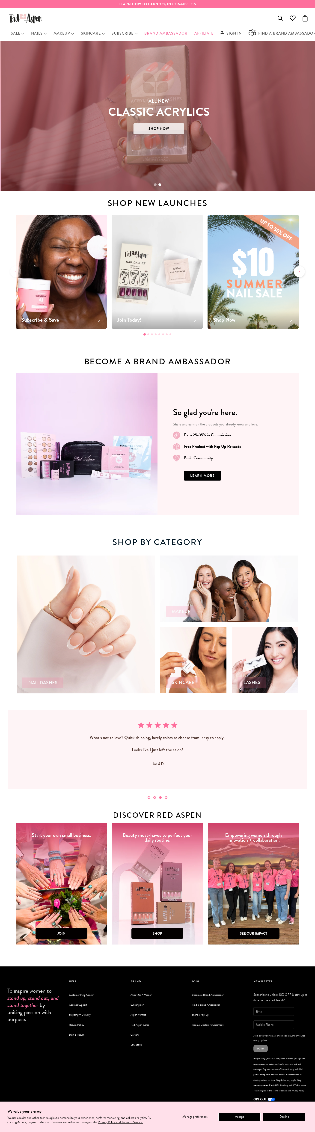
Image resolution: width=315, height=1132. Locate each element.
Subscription (137, 1005)
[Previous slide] (15, 271)
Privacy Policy (297, 1090)
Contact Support (78, 1005)
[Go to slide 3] (152, 334)
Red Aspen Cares (140, 1025)
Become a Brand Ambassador (208, 995)
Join (260, 1048)
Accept (239, 1116)
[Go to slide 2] (159, 184)
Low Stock (136, 1045)
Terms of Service (280, 1090)
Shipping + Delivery (80, 1015)
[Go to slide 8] (170, 334)
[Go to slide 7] (167, 334)
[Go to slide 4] (156, 334)
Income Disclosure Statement (207, 1025)
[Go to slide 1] (155, 184)
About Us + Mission (141, 995)
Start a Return (76, 1035)
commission (158, 4)
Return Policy (76, 1025)
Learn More (202, 475)
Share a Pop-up (200, 1015)
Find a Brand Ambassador (206, 1005)
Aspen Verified (138, 1015)
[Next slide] (299, 271)
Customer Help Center (81, 995)
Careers (135, 1035)
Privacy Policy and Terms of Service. (120, 1122)
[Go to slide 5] (159, 334)
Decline (284, 1116)
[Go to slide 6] (163, 334)
